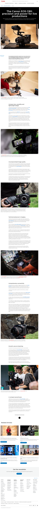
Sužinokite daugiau (23, 442)
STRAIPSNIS (21, 456)
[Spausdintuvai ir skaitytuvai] (26, 3)
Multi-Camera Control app (23, 276)
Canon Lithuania (3, 505)
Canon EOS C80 (21, 61)
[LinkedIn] (33, 505)
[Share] (19, 418)
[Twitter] (35, 505)
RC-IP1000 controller (20, 277)
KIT (0, 456)
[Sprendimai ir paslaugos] (34, 3)
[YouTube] (37, 505)
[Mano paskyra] (37, 1)
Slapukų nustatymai (16, 503)
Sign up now (19, 473)
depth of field (23, 225)
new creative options (18, 224)
